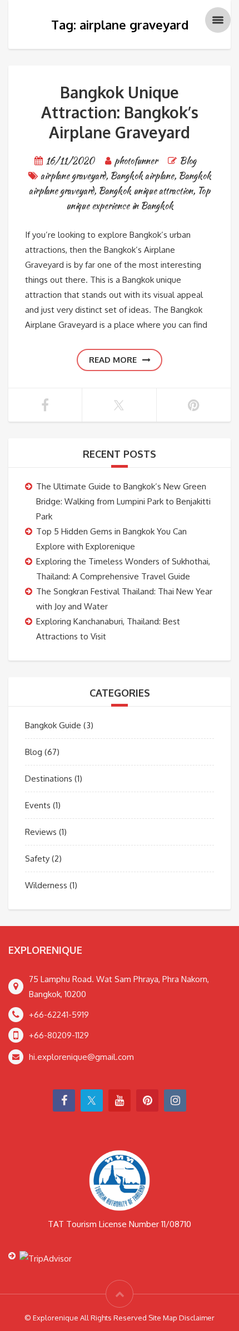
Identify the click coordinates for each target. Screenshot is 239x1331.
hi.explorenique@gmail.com (81, 1057)
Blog (188, 160)
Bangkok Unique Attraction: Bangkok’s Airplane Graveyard (119, 112)
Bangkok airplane (142, 175)
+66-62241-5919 (59, 1014)
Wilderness (46, 885)
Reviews (41, 832)
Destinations (48, 778)
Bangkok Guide (53, 725)
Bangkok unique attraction (145, 190)
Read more (113, 359)
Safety (37, 858)
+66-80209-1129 (59, 1035)
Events (38, 805)
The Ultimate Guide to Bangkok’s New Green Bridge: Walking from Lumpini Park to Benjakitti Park (123, 501)
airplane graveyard (73, 175)
